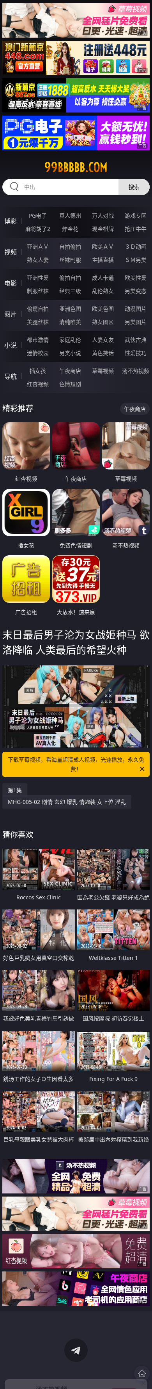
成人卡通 (103, 277)
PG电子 (38, 215)
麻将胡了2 (37, 228)
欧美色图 (103, 308)
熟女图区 (103, 322)
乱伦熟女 (103, 290)
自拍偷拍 (70, 246)
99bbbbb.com (76, 167)
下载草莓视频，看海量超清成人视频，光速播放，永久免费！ (76, 764)
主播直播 (103, 259)
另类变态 (136, 290)
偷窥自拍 (38, 308)
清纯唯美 (70, 322)
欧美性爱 (136, 277)
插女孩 (38, 370)
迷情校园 (38, 353)
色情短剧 (70, 384)
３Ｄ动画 (136, 246)
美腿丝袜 (38, 322)
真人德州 (70, 215)
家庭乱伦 (70, 339)
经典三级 (70, 290)
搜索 (134, 187)
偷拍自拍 (70, 277)
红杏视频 (38, 384)
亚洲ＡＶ (38, 246)
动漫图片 (136, 308)
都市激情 (38, 339)
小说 (10, 345)
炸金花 (70, 228)
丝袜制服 (70, 259)
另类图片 (136, 322)
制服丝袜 (38, 290)
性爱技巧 (136, 353)
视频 (10, 252)
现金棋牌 (103, 228)
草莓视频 (103, 370)
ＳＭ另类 (136, 259)
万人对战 (103, 215)
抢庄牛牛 (136, 228)
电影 (10, 283)
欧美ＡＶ (103, 246)
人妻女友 (103, 339)
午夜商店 (70, 370)
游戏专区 (136, 215)
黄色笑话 (103, 353)
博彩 (10, 221)
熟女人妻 (38, 259)
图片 (10, 314)
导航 (10, 376)
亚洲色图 (70, 308)
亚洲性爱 (38, 277)
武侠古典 (136, 339)
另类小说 (70, 353)
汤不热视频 (135, 370)
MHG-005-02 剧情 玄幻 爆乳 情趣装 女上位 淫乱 (67, 801)
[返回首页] (142, 1373)
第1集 (15, 790)
